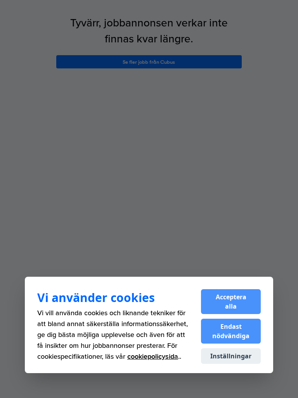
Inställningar (230, 356)
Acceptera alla (231, 302)
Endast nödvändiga (230, 331)
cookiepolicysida (152, 356)
